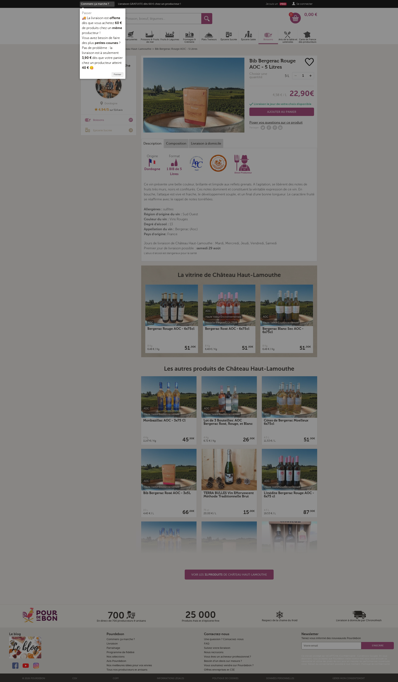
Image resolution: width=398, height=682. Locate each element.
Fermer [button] (117, 74)
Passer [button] (87, 13)
